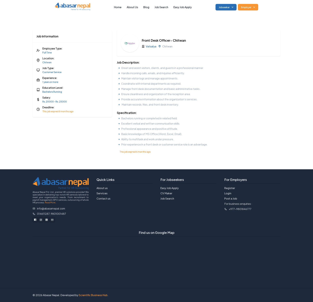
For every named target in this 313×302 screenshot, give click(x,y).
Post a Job (230, 198)
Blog (146, 7)
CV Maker (166, 193)
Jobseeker (224, 7)
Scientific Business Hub (93, 295)
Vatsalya (151, 46)
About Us (132, 7)
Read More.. (50, 202)
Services (102, 193)
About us (102, 188)
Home (117, 7)
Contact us (103, 198)
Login (227, 193)
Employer (246, 7)
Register (229, 188)
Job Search (161, 7)
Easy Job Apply (182, 7)
